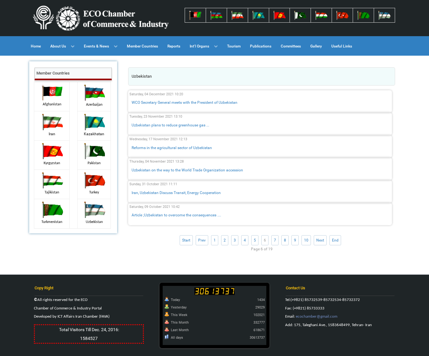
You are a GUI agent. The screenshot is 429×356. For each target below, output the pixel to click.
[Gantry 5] (101, 18)
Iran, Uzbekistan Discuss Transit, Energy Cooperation (176, 193)
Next (320, 240)
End (335, 240)
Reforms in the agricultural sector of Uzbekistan (172, 148)
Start (186, 240)
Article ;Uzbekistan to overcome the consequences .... (176, 215)
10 (306, 240)
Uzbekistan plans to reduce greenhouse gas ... (170, 125)
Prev (202, 240)
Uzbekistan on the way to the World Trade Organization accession (187, 170)
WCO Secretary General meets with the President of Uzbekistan (184, 102)
